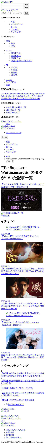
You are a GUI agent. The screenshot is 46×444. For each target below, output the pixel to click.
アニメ (9, 80)
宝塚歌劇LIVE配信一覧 (16, 107)
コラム (14, 27)
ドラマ (9, 50)
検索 (26, 4)
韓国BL (14, 73)
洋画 (13, 46)
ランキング (16, 32)
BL (7, 65)
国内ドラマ (16, 53)
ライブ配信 (11, 82)
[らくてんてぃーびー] (11, 121)
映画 (8, 41)
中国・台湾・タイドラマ (21, 61)
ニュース (15, 30)
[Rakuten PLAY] (8, 126)
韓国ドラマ (16, 58)
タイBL (14, 67)
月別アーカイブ (13, 112)
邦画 (13, 43)
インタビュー (17, 24)
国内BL (14, 75)
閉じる (4, 137)
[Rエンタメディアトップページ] (9, 416)
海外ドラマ (16, 56)
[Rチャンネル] (7, 128)
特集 (13, 22)
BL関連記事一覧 (13, 110)
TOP (8, 156)
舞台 (8, 85)
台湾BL (14, 70)
